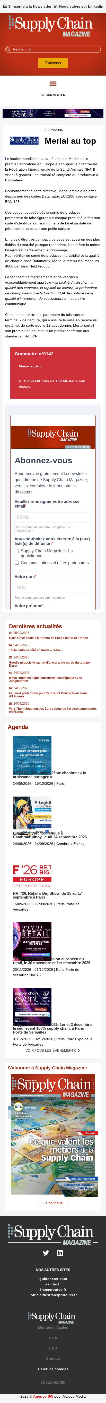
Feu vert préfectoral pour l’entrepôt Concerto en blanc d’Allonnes (48, 695)
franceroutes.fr (53, 1289)
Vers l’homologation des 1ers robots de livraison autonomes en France (53, 710)
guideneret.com (53, 1279)
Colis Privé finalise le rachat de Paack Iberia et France (48, 638)
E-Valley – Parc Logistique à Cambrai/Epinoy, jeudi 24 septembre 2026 (50, 835)
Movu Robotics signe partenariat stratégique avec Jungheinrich (45, 679)
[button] (53, 84)
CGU (53, 1348)
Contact (53, 1358)
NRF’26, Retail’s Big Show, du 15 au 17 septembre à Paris (47, 895)
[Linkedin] (60, 1252)
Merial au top (30, 366)
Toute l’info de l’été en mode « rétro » (36, 650)
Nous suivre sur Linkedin (81, 6)
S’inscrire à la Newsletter (29, 6)
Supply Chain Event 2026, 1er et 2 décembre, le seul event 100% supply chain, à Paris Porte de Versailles (53, 1028)
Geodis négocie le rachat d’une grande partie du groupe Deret (49, 664)
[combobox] (53, 49)
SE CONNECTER (53, 95)
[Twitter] (46, 1252)
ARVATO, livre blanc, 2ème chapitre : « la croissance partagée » (49, 775)
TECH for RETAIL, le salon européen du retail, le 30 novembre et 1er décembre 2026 (51, 961)
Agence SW (43, 1396)
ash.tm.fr (53, 1284)
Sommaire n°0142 (34, 353)
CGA (53, 1338)
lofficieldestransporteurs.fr (53, 1295)
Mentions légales (53, 1327)
